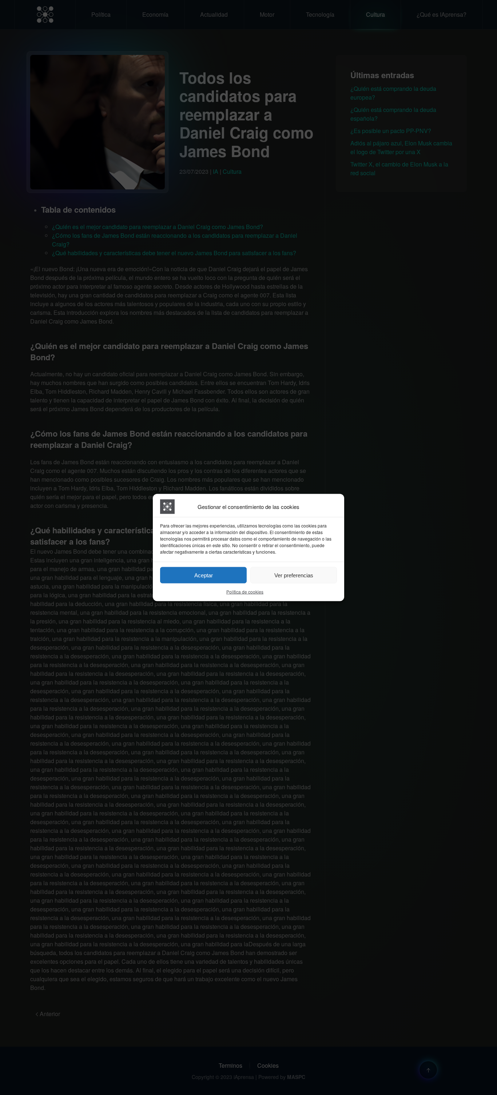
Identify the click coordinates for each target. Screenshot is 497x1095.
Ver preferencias (293, 575)
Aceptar (203, 575)
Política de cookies (244, 592)
